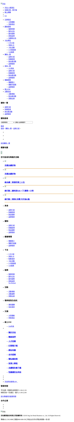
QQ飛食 (11, 68)
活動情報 (11, 94)
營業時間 (11, 29)
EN (6, 16)
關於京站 (12, 332)
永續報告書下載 (14, 368)
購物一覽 (8, 54)
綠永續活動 (12, 61)
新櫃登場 (11, 59)
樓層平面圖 (12, 84)
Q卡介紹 (11, 43)
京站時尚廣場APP (11, 381)
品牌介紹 (11, 57)
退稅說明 (11, 36)
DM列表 (11, 326)
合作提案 (12, 355)
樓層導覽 (8, 80)
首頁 (2, 128)
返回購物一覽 (5, 143)
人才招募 (12, 341)
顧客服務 (8, 26)
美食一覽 (8, 66)
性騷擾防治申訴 (14, 372)
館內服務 (11, 33)
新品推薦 (11, 214)
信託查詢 (11, 307)
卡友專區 (8, 40)
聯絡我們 (12, 337)
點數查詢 (11, 259)
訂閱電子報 (13, 346)
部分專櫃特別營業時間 (8, 396)
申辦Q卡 (11, 45)
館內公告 (11, 31)
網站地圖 (12, 350)
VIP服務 (11, 52)
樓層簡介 (11, 82)
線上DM (7, 89)
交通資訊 (8, 19)
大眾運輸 (11, 22)
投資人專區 (13, 363)
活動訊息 (8, 91)
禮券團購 (11, 304)
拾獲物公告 (12, 38)
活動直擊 (11, 294)
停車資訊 (11, 24)
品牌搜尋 (11, 64)
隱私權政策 (13, 359)
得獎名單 (11, 98)
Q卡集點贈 (12, 50)
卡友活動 (11, 47)
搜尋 (2, 126)
